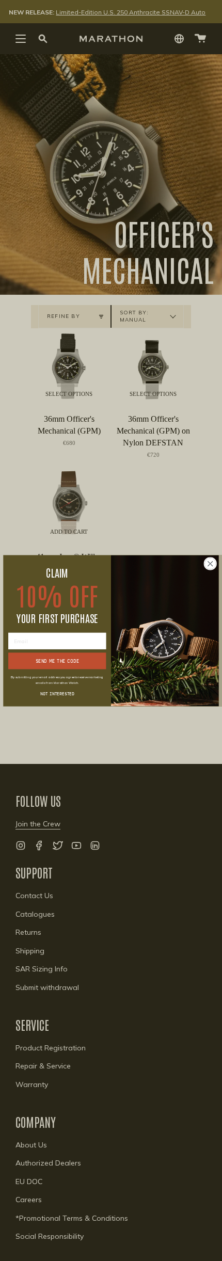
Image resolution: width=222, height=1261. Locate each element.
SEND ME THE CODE (57, 660)
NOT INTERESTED (57, 693)
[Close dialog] (210, 563)
